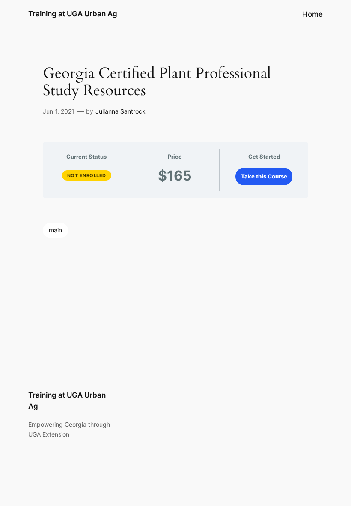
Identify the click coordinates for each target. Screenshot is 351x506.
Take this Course (264, 176)
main (55, 230)
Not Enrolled (86, 175)
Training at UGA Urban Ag (72, 13)
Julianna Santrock (120, 111)
